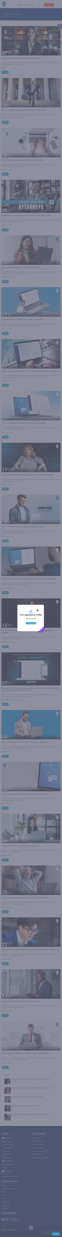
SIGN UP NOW (31, 623)
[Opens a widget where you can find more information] (56, 1234)
